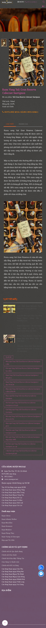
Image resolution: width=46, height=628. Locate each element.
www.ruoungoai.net (11, 479)
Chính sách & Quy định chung (12, 551)
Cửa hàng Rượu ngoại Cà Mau (12, 500)
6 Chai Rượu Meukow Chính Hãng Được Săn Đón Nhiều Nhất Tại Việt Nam (29, 338)
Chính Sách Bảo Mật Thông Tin (13, 558)
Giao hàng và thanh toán (10, 562)
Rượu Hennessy (7, 526)
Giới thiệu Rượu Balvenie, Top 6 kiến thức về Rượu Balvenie (30, 307)
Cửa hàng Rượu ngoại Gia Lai (12, 505)
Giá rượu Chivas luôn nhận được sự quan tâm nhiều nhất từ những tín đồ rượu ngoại (29, 348)
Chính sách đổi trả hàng (10, 565)
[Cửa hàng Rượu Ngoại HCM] (7, 2)
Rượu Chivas (6, 516)
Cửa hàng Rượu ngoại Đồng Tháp (13, 490)
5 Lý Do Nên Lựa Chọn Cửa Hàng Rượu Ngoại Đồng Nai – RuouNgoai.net (29, 318)
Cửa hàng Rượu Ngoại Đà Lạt (12, 497)
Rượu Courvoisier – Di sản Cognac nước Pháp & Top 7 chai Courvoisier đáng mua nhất (29, 328)
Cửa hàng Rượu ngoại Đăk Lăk (12, 503)
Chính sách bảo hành (9, 555)
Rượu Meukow (7, 530)
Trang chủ (6, 20)
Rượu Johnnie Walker (9, 519)
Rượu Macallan (7, 523)
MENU (21, 2)
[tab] (10, 124)
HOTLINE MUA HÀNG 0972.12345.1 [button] (21, 112)
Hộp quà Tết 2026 (8, 540)
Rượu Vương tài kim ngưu (11, 537)
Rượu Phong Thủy (8, 533)
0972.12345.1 (32, 2)
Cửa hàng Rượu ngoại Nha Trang (13, 492)
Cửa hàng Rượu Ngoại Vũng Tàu (13, 495)
